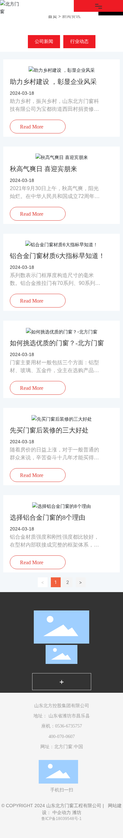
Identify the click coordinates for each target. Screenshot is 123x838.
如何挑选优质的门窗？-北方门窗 (57, 343)
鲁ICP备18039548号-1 (61, 818)
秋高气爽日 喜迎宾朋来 (43, 168)
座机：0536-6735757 (61, 726)
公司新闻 (44, 41)
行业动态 (79, 41)
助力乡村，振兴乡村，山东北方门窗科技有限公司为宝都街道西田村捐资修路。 (54, 109)
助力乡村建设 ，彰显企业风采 (53, 81)
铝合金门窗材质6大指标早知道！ (57, 255)
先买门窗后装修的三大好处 (49, 430)
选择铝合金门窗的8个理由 (47, 517)
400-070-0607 (62, 736)
